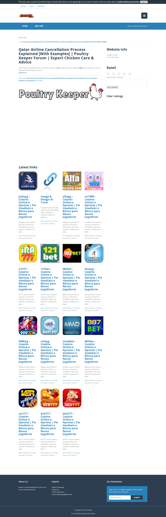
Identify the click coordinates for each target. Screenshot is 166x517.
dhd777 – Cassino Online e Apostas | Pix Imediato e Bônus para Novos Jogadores (71, 424)
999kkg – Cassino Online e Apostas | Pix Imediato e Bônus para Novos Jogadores (27, 351)
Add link (39, 26)
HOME (25, 26)
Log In (31, 6)
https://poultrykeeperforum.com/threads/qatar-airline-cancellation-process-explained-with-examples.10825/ (65, 42)
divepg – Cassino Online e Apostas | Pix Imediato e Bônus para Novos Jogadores (93, 279)
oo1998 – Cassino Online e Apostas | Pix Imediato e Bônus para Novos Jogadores (93, 207)
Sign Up (23, 6)
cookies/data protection (128, 2)
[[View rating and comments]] (27, 235)
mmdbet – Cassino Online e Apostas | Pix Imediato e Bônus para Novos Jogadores (71, 351)
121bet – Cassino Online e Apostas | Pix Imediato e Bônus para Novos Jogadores (49, 279)
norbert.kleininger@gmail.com (62, 494)
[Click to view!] (61, 94)
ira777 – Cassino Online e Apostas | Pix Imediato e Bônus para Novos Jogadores (27, 279)
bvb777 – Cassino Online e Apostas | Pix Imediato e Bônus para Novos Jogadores (49, 424)
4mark (90, 510)
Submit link (41, 6)
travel (116, 55)
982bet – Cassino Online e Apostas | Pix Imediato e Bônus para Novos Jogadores (71, 279)
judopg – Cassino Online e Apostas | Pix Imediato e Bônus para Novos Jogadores (27, 207)
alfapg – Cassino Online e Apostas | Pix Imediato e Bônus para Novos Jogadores (71, 207)
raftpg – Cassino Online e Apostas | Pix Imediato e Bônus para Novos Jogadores (49, 351)
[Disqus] (61, 133)
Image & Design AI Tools (47, 199)
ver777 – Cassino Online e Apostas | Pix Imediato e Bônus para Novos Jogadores (27, 424)
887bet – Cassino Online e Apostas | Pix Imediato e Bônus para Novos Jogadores (93, 351)
